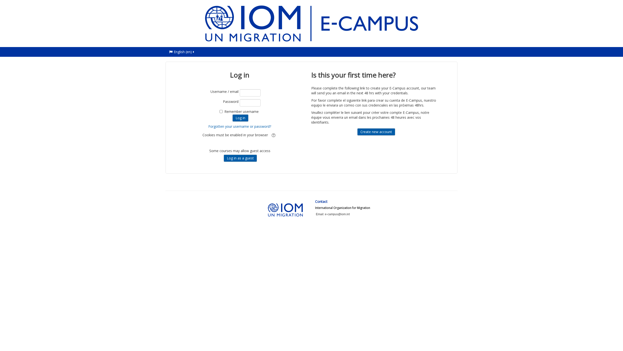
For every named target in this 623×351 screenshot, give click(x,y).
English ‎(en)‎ (183, 51)
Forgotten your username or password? (239, 126)
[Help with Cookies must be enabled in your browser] (273, 135)
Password (230, 101)
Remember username (241, 111)
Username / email (224, 91)
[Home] (311, 23)
